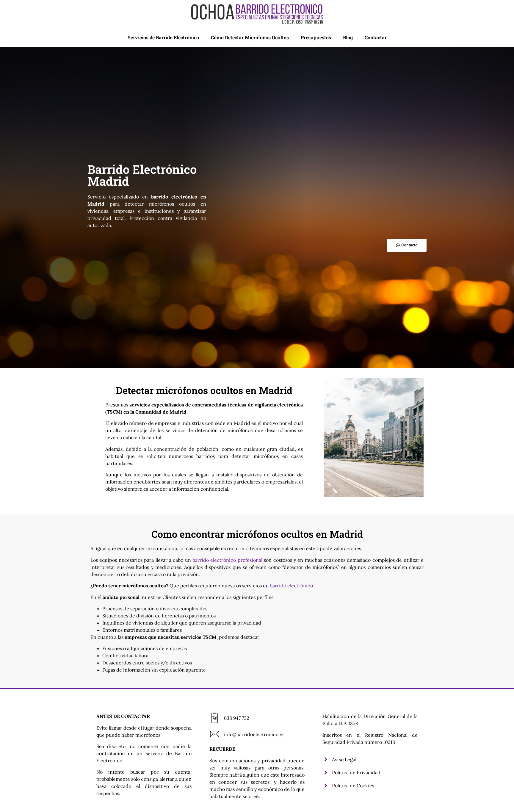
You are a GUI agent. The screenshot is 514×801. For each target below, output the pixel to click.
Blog (348, 37)
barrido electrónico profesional (227, 560)
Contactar (376, 37)
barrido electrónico (291, 586)
